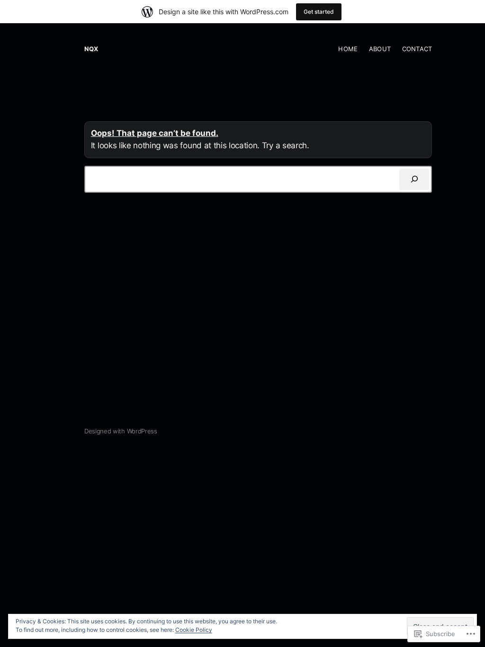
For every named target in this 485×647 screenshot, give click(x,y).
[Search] (414, 179)
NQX (91, 49)
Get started (319, 11)
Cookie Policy (193, 629)
